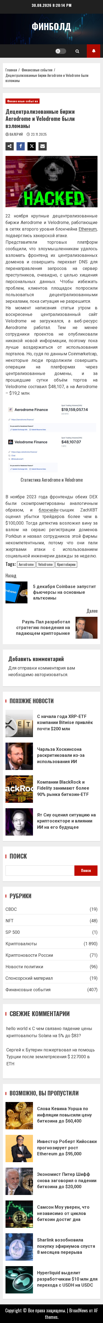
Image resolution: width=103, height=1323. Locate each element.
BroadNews (78, 1310)
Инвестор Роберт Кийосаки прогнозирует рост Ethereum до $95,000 (19, 1148)
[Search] (77, 51)
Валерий (17, 134)
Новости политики (24, 966)
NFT (9, 920)
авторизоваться (51, 674)
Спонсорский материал (29, 978)
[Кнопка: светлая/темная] (60, 51)
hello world (16, 1028)
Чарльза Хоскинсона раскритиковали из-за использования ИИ (19, 756)
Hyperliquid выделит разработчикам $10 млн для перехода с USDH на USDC (19, 1279)
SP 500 (12, 932)
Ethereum (88, 229)
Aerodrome (26, 564)
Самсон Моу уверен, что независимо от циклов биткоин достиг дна (19, 1214)
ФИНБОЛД (51, 26)
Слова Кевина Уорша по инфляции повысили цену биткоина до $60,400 (19, 1115)
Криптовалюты (21, 943)
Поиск (18, 856)
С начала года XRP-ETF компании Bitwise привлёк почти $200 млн (19, 723)
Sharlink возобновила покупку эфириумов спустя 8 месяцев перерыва (19, 1247)
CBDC (11, 909)
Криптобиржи (66, 564)
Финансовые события (22, 101)
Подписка (93, 51)
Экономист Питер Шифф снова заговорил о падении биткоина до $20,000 (19, 1181)
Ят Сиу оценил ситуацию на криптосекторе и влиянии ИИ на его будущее (19, 822)
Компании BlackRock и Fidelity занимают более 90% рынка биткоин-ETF (19, 789)
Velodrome (45, 564)
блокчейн (48, 510)
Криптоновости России (29, 955)
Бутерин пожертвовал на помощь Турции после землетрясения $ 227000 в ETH (50, 1056)
